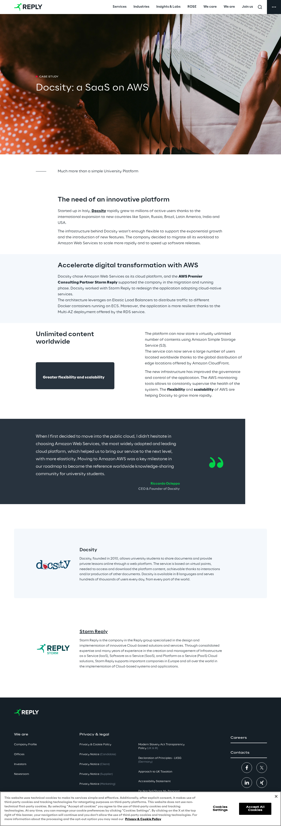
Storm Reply (93, 631)
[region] (140, 809)
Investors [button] (20, 764)
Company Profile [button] (25, 744)
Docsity (99, 211)
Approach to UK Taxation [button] (155, 771)
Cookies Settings (220, 809)
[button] (249, 738)
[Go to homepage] (28, 7)
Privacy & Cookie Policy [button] (95, 744)
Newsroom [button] (21, 774)
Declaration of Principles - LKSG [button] (159, 760)
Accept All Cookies (255, 809)
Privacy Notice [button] (97, 754)
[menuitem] (119, 7)
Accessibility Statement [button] (154, 781)
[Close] (276, 796)
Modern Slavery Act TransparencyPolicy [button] (161, 746)
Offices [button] (19, 754)
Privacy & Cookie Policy (143, 819)
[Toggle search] (260, 7)
